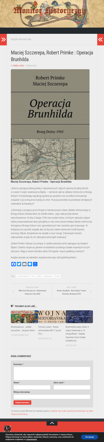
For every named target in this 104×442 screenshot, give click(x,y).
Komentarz (19, 364)
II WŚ (32, 276)
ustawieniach (31, 439)
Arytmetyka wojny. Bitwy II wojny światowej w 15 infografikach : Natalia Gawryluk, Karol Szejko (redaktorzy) (77, 334)
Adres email (59, 383)
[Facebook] (6, 31)
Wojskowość (48, 276)
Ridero (39, 276)
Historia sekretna (23, 276)
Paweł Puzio (18, 66)
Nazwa (17, 383)
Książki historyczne (21, 39)
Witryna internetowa (22, 392)
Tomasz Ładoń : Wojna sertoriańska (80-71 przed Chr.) (49, 330)
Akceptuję (89, 437)
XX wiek (57, 276)
